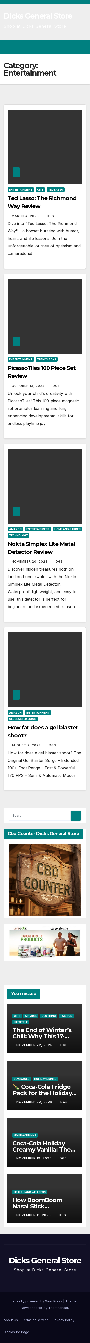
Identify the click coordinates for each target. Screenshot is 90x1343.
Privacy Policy (63, 1320)
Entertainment (20, 189)
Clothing (49, 1015)
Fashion (66, 1015)
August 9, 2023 (27, 745)
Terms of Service (35, 1320)
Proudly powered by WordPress (38, 1301)
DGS (50, 216)
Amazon (15, 529)
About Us (11, 1320)
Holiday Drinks (45, 1078)
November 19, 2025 (34, 1158)
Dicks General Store (38, 16)
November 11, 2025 (34, 1215)
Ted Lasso (55, 189)
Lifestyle (21, 1022)
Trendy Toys (46, 359)
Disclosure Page (16, 1332)
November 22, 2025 (35, 1045)
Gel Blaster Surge (22, 718)
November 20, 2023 (30, 561)
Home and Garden (67, 529)
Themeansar (58, 1308)
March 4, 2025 (26, 216)
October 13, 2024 (29, 386)
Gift (40, 189)
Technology (18, 535)
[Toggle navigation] (82, 47)
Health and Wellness (30, 1192)
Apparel (31, 1015)
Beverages (22, 1078)
